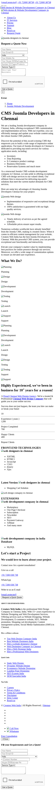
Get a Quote (7, 89)
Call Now (14, 728)
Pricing (10, 23)
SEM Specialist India (16, 676)
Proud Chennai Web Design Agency (19, 396)
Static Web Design (15, 663)
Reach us (11, 30)
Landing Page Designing (18, 671)
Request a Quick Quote (12, 597)
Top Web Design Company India (22, 638)
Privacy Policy (13, 690)
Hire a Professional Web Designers (22, 651)
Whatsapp (14, 731)
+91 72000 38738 (25, 2)
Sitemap (46, 705)
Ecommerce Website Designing (21, 668)
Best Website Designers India (20, 641)
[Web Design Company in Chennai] (28, 7)
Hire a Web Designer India (19, 649)
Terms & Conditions (16, 693)
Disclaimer (12, 695)
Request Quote (13, 33)
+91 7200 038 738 (9, 575)
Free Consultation (9, 736)
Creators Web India (12, 705)
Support (10, 25)
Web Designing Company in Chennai (24, 646)
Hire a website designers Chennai (22, 644)
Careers (10, 687)
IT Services (12, 20)
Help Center (12, 698)
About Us (11, 17)
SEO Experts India (15, 673)
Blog (9, 28)
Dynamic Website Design (18, 665)
